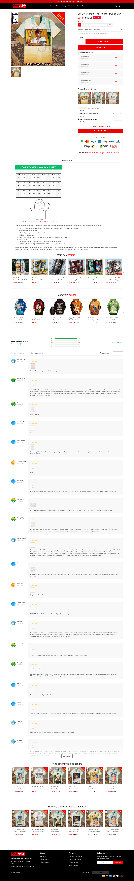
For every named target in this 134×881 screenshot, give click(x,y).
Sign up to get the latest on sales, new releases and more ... (109, 857)
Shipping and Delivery (75, 856)
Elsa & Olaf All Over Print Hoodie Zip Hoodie (20, 319)
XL (91, 25)
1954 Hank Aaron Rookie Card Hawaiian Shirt (94, 788)
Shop (51, 6)
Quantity (80, 37)
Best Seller (95, 153)
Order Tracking (61, 6)
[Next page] (123, 273)
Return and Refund (74, 859)
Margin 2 (102, 153)
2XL (96, 25)
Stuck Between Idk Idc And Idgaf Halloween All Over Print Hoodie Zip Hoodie (57, 319)
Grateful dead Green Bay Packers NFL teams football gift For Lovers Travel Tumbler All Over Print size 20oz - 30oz (39, 279)
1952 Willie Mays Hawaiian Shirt (74, 787)
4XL (105, 25)
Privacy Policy (73, 862)
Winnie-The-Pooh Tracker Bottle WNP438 (20, 279)
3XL (100, 25)
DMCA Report (86, 872)
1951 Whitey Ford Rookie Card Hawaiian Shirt (90, 113)
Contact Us (80, 6)
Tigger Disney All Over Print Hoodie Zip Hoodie (76, 319)
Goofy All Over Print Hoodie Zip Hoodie (93, 319)
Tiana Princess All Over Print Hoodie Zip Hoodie (113, 319)
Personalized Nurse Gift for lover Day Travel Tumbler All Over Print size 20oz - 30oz (95, 279)
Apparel (88, 153)
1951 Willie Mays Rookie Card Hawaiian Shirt (94, 108)
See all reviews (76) (17, 344)
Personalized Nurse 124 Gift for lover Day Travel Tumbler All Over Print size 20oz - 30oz (58, 279)
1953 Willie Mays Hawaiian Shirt (55, 787)
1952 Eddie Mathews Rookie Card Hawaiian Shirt (112, 788)
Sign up (118, 862)
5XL (110, 25)
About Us (71, 6)
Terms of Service (73, 866)
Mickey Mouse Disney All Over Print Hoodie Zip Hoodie (38, 319)
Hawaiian (109, 153)
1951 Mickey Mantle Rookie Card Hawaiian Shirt (90, 119)
